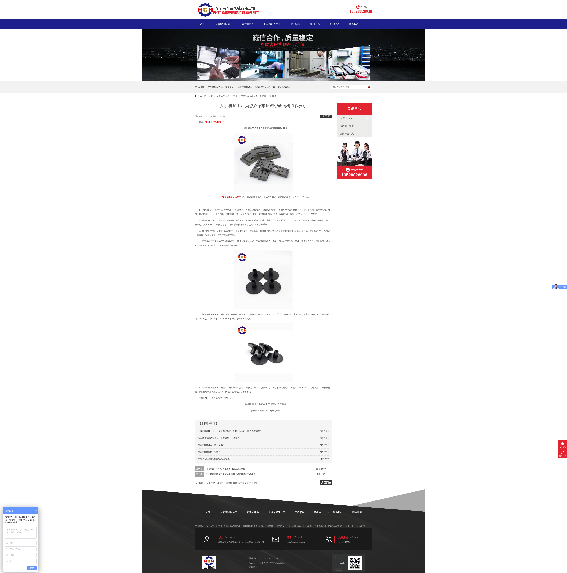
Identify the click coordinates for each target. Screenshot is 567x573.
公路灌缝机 (308, 526)
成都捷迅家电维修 (231, 526)
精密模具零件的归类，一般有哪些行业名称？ (218, 438)
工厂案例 (299, 512)
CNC (214, 122)
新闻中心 (315, 24)
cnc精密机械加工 (223, 24)
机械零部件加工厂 (263, 87)
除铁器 (362, 526)
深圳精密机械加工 (281, 87)
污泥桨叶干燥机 (350, 526)
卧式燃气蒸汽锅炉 (334, 526)
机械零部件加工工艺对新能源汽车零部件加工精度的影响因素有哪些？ (230, 431)
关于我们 (334, 24)
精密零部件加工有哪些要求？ (211, 445)
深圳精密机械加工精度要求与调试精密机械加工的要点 (230, 474)
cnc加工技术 (346, 118)
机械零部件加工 (272, 24)
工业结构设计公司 (282, 526)
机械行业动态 (347, 133)
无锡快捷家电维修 (249, 526)
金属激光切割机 (266, 526)
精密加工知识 (222, 96)
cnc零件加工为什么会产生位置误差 (214, 459)
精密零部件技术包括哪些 (209, 452)
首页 (202, 24)
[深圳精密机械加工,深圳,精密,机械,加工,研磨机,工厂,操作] (227, 10)
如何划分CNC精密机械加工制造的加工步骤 (225, 469)
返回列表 (326, 116)
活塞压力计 (297, 526)
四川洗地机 (319, 526)
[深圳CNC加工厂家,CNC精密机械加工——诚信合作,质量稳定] (283, 80)
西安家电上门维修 (214, 526)
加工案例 (295, 24)
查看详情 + (321, 469)
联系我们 (354, 24)
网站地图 (357, 512)
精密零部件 (248, 24)
